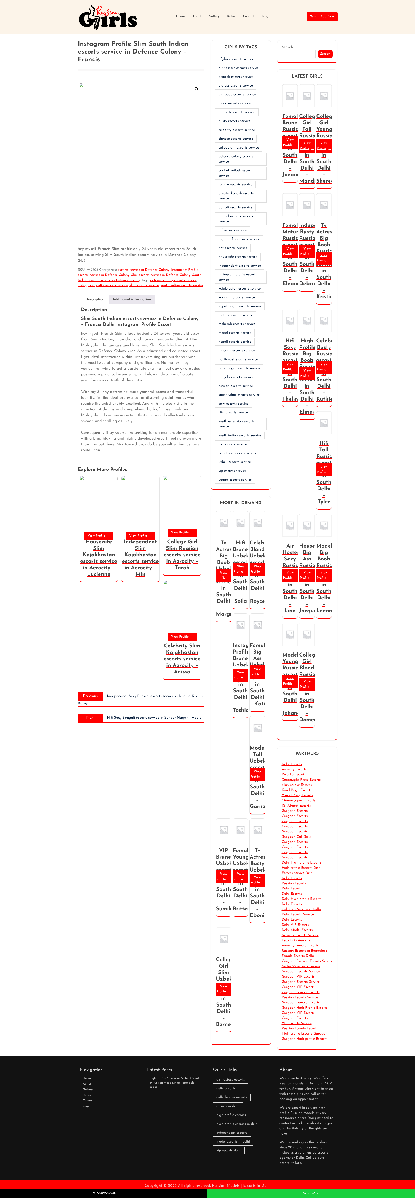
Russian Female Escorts (300, 1028)
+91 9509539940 (103, 1193)
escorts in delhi (227, 1106)
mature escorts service (236, 315)
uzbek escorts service (235, 462)
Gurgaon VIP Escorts (298, 976)
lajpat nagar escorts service (240, 306)
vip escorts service (232, 471)
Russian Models (225, 1186)
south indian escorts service (182, 285)
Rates (231, 16)
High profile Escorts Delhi (301, 868)
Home (180, 16)
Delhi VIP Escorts (295, 925)
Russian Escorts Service (300, 997)
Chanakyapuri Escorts (299, 800)
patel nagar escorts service (239, 368)
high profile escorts (231, 1115)
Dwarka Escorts (294, 774)
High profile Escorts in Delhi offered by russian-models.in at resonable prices (174, 1082)
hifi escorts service (233, 230)
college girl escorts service (239, 147)
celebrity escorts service (237, 130)
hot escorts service (233, 248)
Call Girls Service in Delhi (301, 909)
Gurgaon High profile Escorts (304, 1039)
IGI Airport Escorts (296, 805)
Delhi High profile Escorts (301, 862)
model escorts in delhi (233, 1141)
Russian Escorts (294, 883)
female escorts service (235, 184)
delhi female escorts (231, 1097)
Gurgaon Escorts (295, 811)
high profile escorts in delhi (237, 1124)
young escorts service (235, 479)
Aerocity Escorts (294, 769)
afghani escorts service (236, 59)
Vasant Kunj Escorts (297, 795)
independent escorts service (240, 265)
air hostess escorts (230, 1079)
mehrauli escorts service (237, 324)
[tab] (95, 299)
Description (94, 299)
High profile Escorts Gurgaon (304, 1033)
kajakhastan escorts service (240, 288)
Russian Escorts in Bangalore (304, 951)
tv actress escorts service (238, 453)
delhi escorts (226, 1088)
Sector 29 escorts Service (301, 966)
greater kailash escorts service (236, 196)
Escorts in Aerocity (296, 940)
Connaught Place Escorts (301, 780)
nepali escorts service (235, 341)
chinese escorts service (236, 139)
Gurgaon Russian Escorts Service (307, 961)
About (196, 16)
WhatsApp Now (322, 16)
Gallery (214, 16)
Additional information (132, 299)
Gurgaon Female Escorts (301, 992)
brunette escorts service (237, 112)
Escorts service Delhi (297, 873)
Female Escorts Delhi (298, 956)
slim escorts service (144, 285)
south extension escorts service (237, 424)
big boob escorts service (237, 94)
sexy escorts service (233, 403)
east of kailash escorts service (236, 173)
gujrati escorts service (235, 207)
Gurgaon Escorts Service (301, 971)
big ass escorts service (236, 85)
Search (287, 47)
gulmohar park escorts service (236, 219)
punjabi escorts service (236, 377)
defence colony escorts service (173, 280)
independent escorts (231, 1133)
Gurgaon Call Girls (296, 837)
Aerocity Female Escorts (300, 945)
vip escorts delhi (228, 1150)
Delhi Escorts (292, 764)
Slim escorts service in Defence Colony (160, 275)
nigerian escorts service (237, 350)
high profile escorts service (239, 239)
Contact (248, 16)
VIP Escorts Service (297, 1023)
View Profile (96, 536)
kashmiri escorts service (237, 297)
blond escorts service (235, 103)
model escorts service (235, 333)
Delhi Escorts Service (298, 914)
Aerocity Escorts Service (300, 935)
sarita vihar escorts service (239, 395)
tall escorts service (233, 444)
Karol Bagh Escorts (297, 790)
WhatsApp (311, 1193)
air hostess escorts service (239, 68)
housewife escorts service (238, 257)
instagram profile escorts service (103, 285)
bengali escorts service (236, 77)
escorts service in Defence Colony (143, 270)
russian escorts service (236, 386)
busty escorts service (234, 121)
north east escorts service (238, 359)
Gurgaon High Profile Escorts (304, 1008)
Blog (265, 16)
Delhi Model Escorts (297, 930)
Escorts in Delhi (257, 1186)
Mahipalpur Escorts (297, 785)
